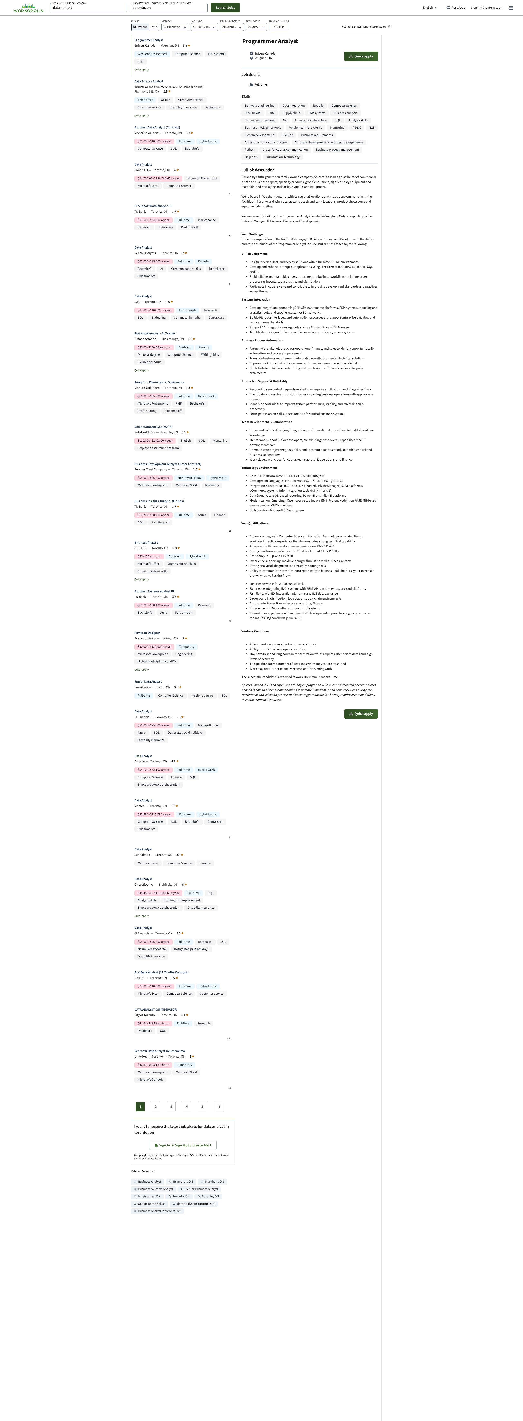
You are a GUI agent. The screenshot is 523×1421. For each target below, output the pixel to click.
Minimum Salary (230, 21)
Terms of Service (200, 1155)
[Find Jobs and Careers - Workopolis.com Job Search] (28, 7)
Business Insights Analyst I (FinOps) (159, 501)
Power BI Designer (147, 633)
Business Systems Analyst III (154, 591)
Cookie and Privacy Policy (147, 1158)
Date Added (253, 21)
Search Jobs (225, 7)
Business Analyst (146, 543)
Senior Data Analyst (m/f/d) (153, 427)
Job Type (196, 21)
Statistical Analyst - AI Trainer (154, 333)
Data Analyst (143, 165)
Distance (166, 21)
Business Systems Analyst (155, 1189)
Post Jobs (458, 8)
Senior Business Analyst (201, 1189)
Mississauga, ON (149, 1196)
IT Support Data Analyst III (152, 206)
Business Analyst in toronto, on (159, 1211)
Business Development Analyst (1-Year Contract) (167, 464)
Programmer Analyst (148, 40)
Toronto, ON (181, 1196)
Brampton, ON (183, 1182)
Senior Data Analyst (151, 1204)
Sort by (135, 21)
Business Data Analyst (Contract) (157, 127)
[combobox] (88, 7)
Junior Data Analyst (148, 682)
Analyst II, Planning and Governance (159, 382)
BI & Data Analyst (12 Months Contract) (161, 972)
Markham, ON (214, 1182)
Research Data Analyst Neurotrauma (159, 1051)
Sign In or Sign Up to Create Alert (185, 1145)
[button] (279, 27)
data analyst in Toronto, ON (196, 1204)
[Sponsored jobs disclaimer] (389, 26)
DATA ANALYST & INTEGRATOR (155, 1010)
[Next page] (219, 1106)
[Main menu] (510, 7)
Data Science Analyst (148, 82)
